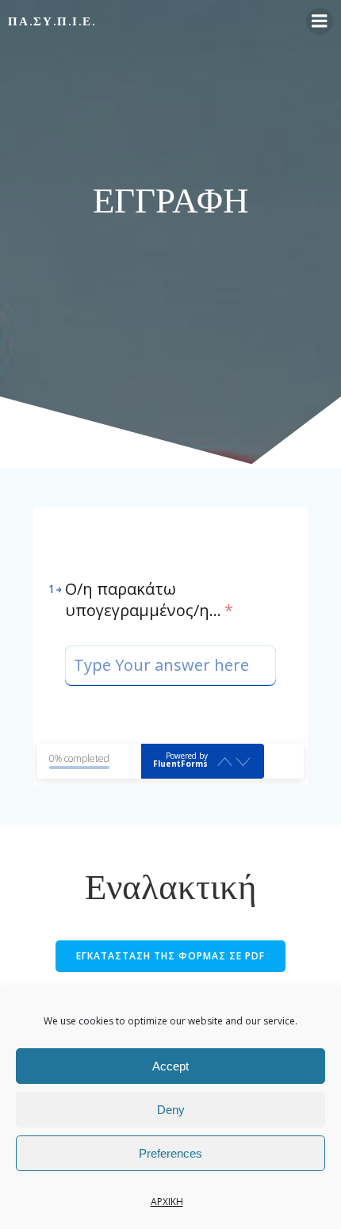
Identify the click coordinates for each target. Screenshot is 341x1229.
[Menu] (319, 21)
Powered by (180, 760)
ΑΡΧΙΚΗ (167, 1201)
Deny (171, 1109)
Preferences (170, 1153)
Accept (170, 1066)
